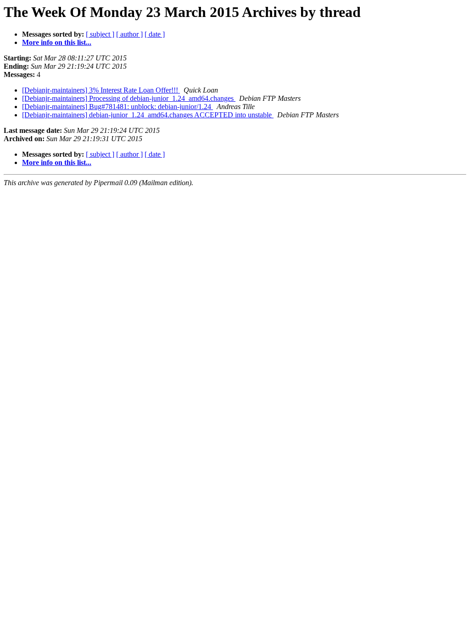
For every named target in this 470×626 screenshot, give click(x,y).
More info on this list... (56, 42)
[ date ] (155, 34)
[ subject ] (100, 34)
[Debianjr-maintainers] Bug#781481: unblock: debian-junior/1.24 (117, 106)
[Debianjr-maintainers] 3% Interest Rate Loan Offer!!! (101, 90)
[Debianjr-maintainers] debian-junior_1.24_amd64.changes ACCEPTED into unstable (148, 115)
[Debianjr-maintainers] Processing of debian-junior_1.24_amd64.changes (128, 98)
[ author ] (129, 34)
